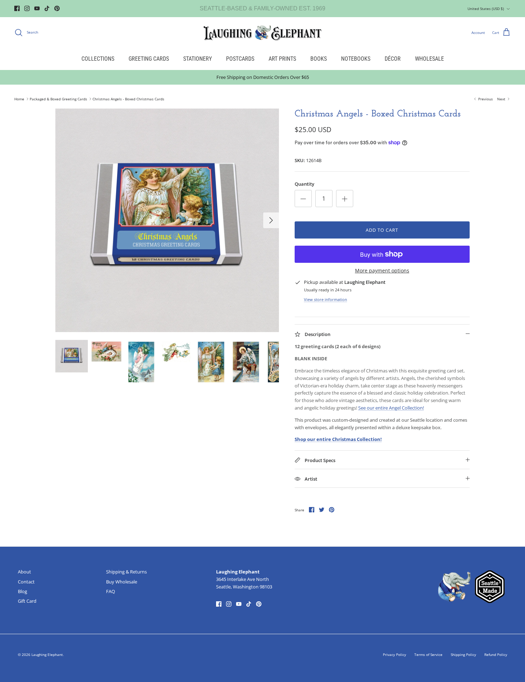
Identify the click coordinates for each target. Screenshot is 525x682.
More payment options (382, 271)
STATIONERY (197, 58)
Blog (22, 591)
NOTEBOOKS (355, 58)
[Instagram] (27, 8)
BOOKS (318, 58)
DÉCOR (393, 58)
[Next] (271, 220)
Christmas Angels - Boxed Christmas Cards (128, 98)
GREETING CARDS (149, 58)
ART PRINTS (282, 58)
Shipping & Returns (126, 571)
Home (19, 98)
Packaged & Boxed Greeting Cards (58, 98)
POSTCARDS (240, 58)
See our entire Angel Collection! (391, 408)
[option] (167, 220)
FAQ (110, 591)
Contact (26, 581)
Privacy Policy (394, 654)
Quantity (304, 184)
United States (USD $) (486, 8)
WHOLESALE (429, 58)
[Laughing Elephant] (262, 32)
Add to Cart (382, 230)
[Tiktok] (47, 8)
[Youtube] (37, 8)
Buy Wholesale (121, 581)
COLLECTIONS (97, 58)
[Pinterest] (57, 8)
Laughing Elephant (47, 654)
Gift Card (27, 601)
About (24, 571)
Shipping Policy (463, 654)
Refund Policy (495, 654)
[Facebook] (17, 8)
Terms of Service (428, 654)
